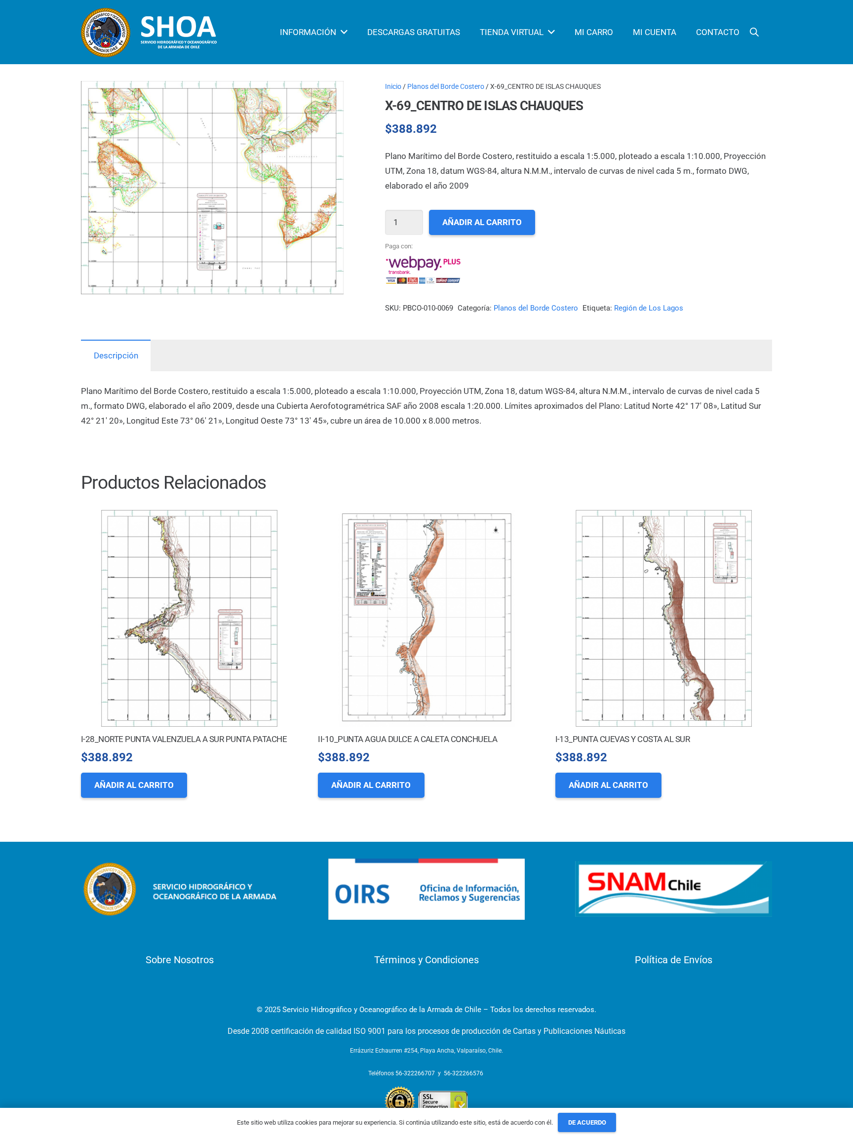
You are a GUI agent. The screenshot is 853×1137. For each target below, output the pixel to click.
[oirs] (426, 889)
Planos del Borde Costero (445, 86)
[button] (327, 98)
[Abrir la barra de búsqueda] (754, 32)
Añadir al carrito (482, 222)
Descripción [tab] (116, 355)
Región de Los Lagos (648, 308)
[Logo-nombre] (179, 889)
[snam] (673, 889)
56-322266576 (463, 1073)
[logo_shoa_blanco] (150, 32)
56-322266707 (415, 1073)
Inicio (393, 86)
